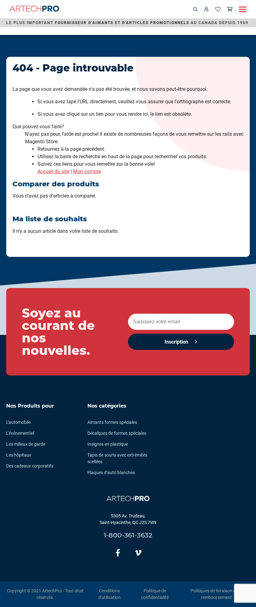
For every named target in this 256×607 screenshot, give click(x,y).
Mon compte (87, 171)
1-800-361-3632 (128, 535)
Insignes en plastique (107, 444)
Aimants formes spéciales (112, 422)
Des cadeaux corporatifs (29, 465)
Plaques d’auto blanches (111, 472)
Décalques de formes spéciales (116, 433)
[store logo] (34, 9)
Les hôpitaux (18, 455)
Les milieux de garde (25, 444)
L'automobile (18, 422)
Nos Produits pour (30, 406)
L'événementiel (20, 433)
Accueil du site (53, 171)
